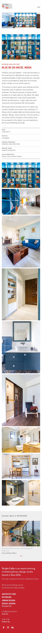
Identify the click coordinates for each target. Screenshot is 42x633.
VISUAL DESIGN (8, 603)
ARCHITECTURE (9, 594)
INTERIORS (6, 597)
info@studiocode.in (9, 611)
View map (5, 619)
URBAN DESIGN (8, 600)
